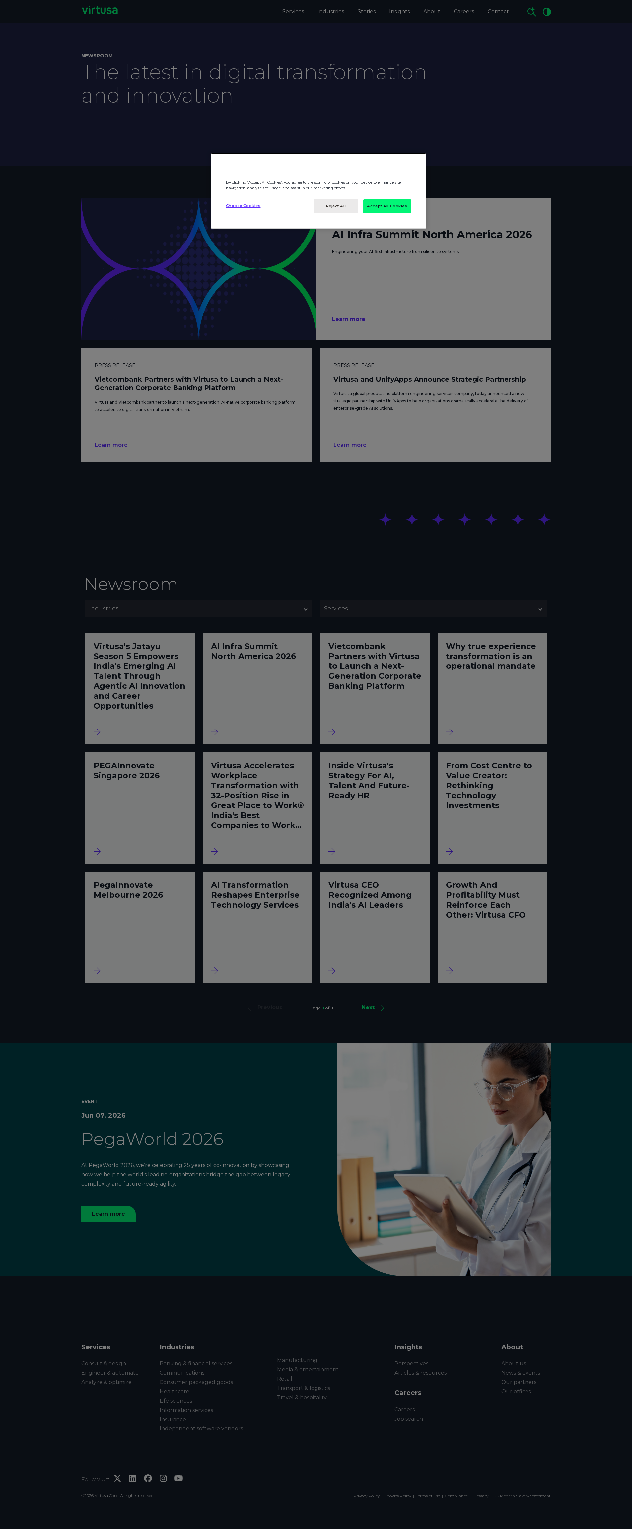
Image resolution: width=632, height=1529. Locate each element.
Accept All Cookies (387, 206)
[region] (318, 191)
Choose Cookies (243, 205)
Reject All (336, 206)
